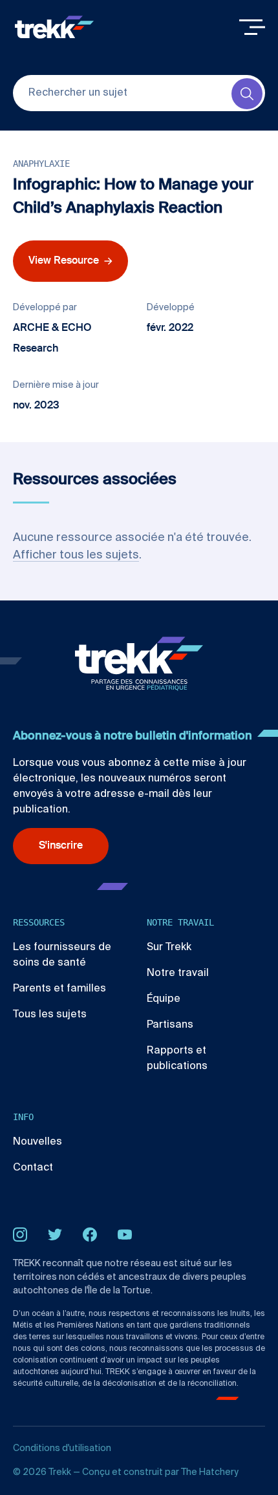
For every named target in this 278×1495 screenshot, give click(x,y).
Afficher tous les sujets (76, 555)
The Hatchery (210, 1472)
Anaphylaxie (41, 163)
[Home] (54, 27)
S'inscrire (61, 846)
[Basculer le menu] (252, 27)
